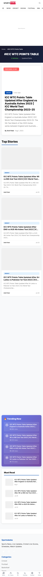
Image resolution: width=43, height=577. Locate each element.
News (9, 8)
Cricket (16, 8)
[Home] (3, 8)
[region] (21, 28)
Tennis (4, 571)
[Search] (39, 3)
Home (3, 49)
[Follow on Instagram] (9, 551)
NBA (38, 8)
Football (31, 8)
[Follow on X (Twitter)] (4, 551)
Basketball (5, 567)
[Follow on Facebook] (14, 551)
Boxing (23, 8)
